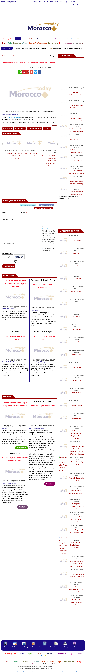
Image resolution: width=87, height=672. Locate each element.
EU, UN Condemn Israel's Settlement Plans (76, 602)
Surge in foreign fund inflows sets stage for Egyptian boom (14, 156)
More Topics (21, 447)
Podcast (74, 647)
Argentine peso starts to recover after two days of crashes (15, 283)
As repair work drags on (43, 332)
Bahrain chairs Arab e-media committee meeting (76, 519)
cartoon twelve (76, 266)
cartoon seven (76, 304)
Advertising (24, 647)
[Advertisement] (43, 13)
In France (15, 332)
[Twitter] (28, 206)
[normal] (53, 56)
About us (56, 647)
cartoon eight (76, 354)
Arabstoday (15, 671)
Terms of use (46, 229)
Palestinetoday (54, 671)
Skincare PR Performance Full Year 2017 (76, 95)
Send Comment (9, 266)
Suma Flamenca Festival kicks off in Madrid (76, 545)
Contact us (15, 647)
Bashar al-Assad (14, 117)
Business (5, 56)
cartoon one (77, 278)
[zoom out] (56, 56)
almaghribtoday (7, 128)
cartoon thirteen (76, 291)
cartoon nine (76, 380)
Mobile (6, 647)
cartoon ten (76, 253)
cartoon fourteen (76, 405)
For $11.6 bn (15, 453)
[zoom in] (50, 56)
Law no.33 (47, 128)
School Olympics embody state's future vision (76, 493)
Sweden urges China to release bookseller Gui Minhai (67, 48)
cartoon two (77, 240)
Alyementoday (65, 671)
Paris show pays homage (42, 401)
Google (72, 2)
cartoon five (77, 342)
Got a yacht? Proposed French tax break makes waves (77, 506)
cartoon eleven (77, 418)
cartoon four (77, 329)
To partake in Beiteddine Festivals (43, 280)
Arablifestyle (75, 671)
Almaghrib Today (61, 2)
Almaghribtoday (25, 671)
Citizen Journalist (45, 647)
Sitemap (65, 647)
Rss (33, 647)
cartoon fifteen (76, 367)
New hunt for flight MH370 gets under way (76, 108)
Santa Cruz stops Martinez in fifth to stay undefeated (76, 589)
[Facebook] (46, 206)
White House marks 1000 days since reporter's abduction (76, 563)
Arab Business (14, 56)
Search (75, 5)
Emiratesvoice (44, 671)
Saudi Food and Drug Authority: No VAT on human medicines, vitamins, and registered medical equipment (54, 161)
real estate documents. (34, 128)
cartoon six (76, 316)
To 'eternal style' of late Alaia (42, 406)
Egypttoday (35, 671)
